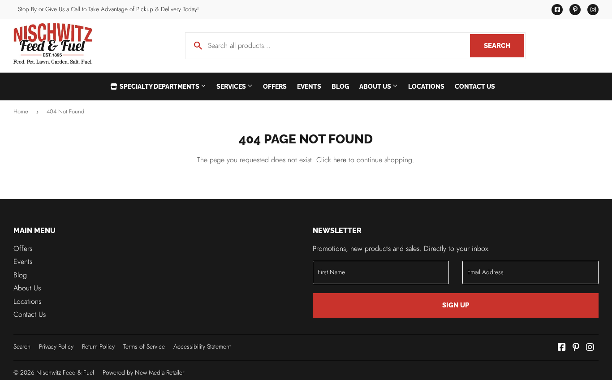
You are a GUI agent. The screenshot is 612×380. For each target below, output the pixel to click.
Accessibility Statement (202, 346)
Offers (275, 86)
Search (504, 46)
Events (309, 86)
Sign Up (455, 305)
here (339, 160)
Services (231, 86)
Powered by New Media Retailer (143, 372)
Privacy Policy (56, 346)
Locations (426, 86)
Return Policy (98, 346)
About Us (375, 86)
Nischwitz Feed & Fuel (65, 372)
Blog (340, 86)
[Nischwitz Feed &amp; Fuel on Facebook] (562, 348)
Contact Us (475, 86)
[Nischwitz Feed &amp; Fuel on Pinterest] (576, 348)
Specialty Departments (159, 86)
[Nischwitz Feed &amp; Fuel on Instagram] (590, 348)
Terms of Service (144, 346)
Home (20, 111)
